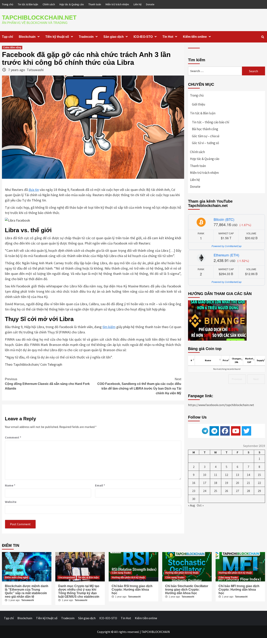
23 (193, 491)
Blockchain (27, 36)
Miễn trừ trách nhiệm (117, 4)
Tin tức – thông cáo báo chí (210, 122)
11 (215, 475)
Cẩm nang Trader (121, 572)
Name (10, 485)
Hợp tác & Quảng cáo (71, 4)
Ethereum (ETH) (226, 254)
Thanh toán (94, 4)
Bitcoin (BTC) (224, 219)
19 (226, 483)
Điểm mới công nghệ (16, 577)
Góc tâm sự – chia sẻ (205, 136)
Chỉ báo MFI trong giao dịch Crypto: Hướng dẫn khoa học (239, 589)
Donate (150, 4)
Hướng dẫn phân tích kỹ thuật (128, 577)
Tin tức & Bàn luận (28, 4)
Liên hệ (138, 4)
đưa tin (34, 189)
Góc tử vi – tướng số (205, 143)
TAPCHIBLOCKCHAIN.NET (39, 17)
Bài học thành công (205, 129)
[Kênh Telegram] (214, 431)
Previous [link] (237, 379)
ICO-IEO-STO (143, 36)
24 (204, 491)
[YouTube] (235, 431)
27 (237, 491)
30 (193, 499)
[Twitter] (246, 431)
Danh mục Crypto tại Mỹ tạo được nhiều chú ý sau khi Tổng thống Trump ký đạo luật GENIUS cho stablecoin (78, 591)
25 (215, 491)
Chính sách (49, 4)
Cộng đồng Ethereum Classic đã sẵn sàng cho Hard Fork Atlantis (47, 383)
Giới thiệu (198, 104)
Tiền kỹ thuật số (57, 36)
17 (204, 483)
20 (237, 483)
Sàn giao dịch (113, 36)
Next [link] (256, 379)
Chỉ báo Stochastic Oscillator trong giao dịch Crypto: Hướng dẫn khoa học (186, 589)
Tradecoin (86, 36)
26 (226, 491)
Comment (13, 437)
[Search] (262, 37)
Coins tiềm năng (12, 47)
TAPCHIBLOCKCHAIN (155, 632)
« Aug (191, 505)
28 (248, 491)
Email (100, 485)
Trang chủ (7, 4)
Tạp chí (7, 36)
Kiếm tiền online (195, 36)
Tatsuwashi (35, 70)
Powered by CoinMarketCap (226, 246)
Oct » (200, 505)
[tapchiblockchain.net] (225, 431)
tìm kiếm (109, 327)
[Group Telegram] (205, 430)
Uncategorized (66, 577)
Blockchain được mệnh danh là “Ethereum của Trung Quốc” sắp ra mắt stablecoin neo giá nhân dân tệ (26, 591)
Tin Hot (167, 36)
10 (204, 475)
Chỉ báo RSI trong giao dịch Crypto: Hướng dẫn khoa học (132, 589)
